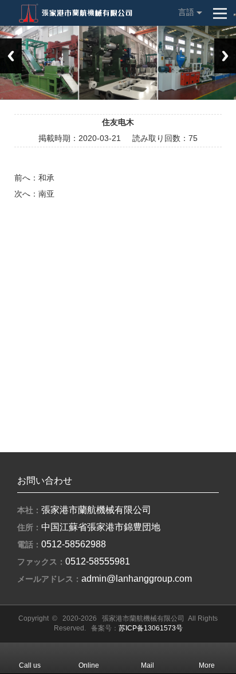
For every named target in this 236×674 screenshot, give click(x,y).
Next (225, 55)
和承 (46, 177)
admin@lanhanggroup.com (136, 578)
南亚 (46, 193)
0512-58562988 (73, 544)
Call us (30, 665)
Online (88, 665)
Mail (147, 665)
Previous (11, 55)
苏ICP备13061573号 (151, 628)
